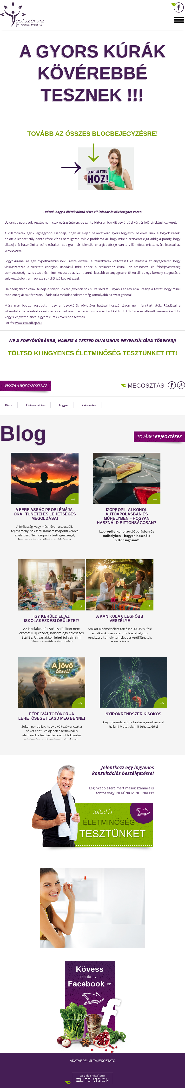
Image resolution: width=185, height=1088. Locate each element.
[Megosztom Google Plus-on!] (181, 385)
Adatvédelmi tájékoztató (92, 1061)
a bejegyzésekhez (26, 385)
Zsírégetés (89, 405)
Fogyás (63, 405)
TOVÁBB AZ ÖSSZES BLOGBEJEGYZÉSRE (91, 133)
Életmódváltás (36, 405)
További (159, 436)
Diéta (9, 405)
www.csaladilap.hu (28, 323)
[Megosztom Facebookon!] (172, 385)
